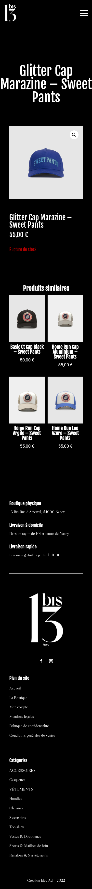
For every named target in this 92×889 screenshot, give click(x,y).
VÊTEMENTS (21, 789)
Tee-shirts (16, 826)
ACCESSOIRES (22, 770)
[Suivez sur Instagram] (51, 661)
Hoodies (15, 798)
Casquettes (17, 779)
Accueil (15, 688)
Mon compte (18, 706)
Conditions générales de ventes (32, 735)
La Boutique (18, 697)
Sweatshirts (17, 817)
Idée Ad (47, 880)
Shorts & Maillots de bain (28, 845)
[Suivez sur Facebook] (41, 661)
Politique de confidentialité (29, 725)
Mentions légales (21, 716)
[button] (74, 134)
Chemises (16, 807)
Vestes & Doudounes (25, 836)
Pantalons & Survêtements (28, 855)
